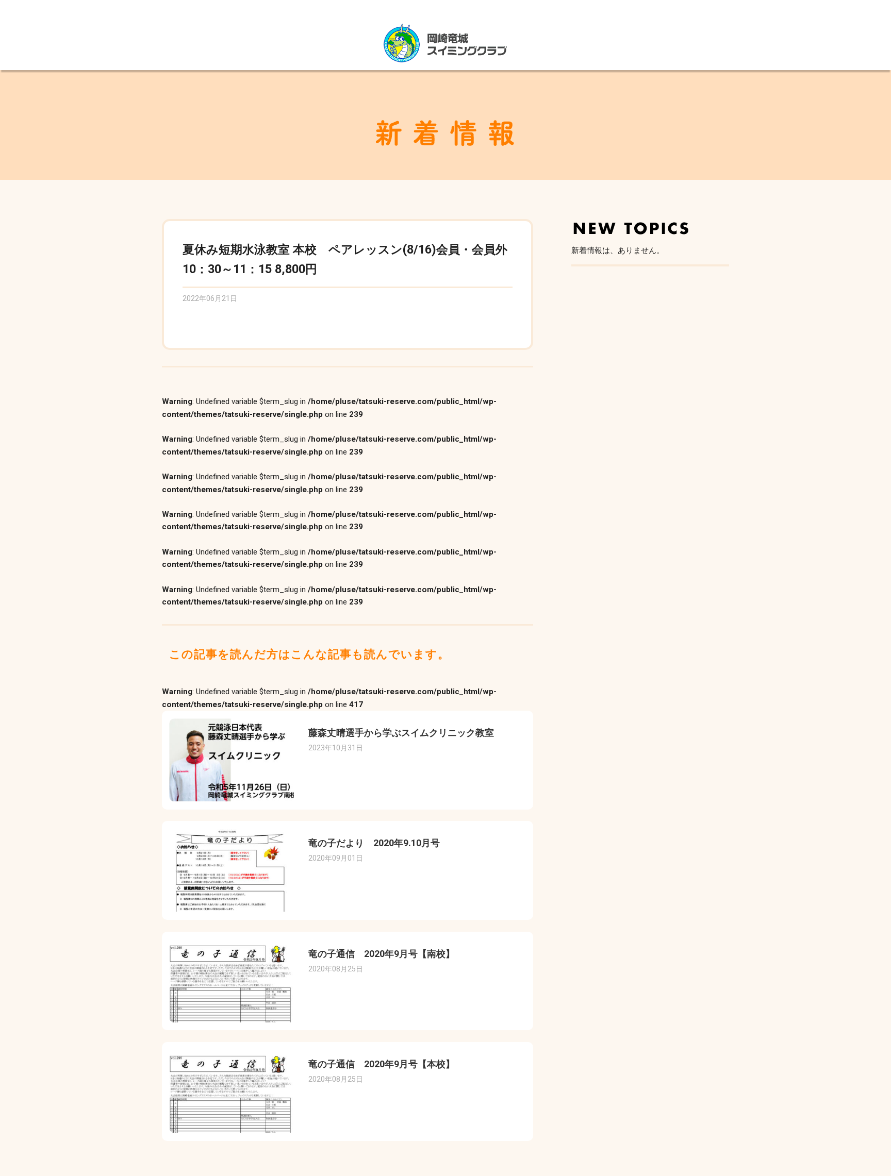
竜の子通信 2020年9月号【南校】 (381, 953)
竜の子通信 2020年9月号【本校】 (381, 1064)
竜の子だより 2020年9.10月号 (374, 842)
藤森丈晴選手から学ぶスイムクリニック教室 (401, 732)
